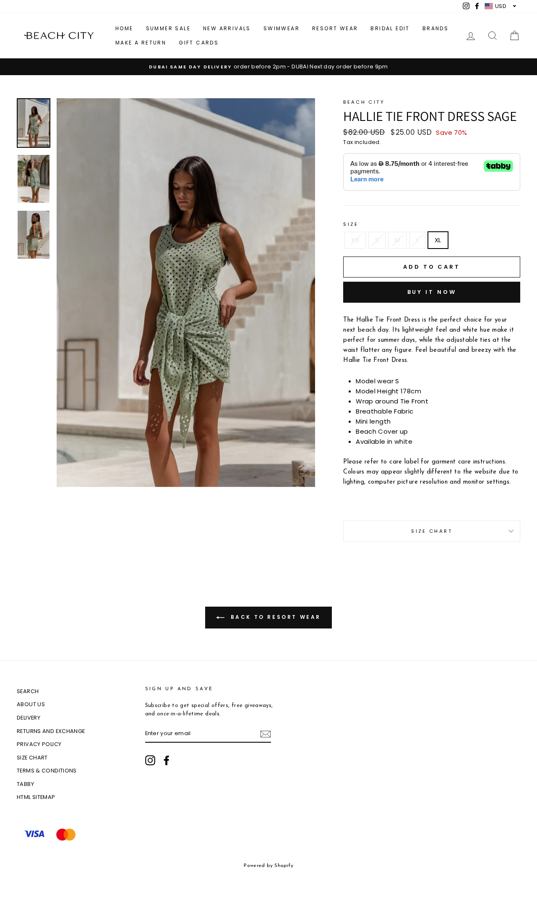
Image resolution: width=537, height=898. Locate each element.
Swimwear (281, 28)
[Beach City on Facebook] (167, 760)
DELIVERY (28, 717)
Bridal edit (389, 28)
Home (124, 28)
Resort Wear (335, 28)
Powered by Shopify (268, 865)
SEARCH (28, 691)
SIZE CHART (32, 757)
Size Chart (431, 531)
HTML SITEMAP (36, 797)
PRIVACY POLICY (39, 744)
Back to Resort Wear (274, 616)
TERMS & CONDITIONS (47, 770)
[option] (268, 67)
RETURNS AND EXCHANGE (51, 731)
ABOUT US (31, 704)
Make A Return (140, 42)
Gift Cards (199, 42)
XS (355, 240)
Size (351, 224)
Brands (435, 28)
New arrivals (227, 28)
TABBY (25, 784)
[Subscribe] (265, 733)
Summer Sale (168, 28)
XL (438, 240)
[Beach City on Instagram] (150, 760)
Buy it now (431, 292)
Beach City (364, 102)
